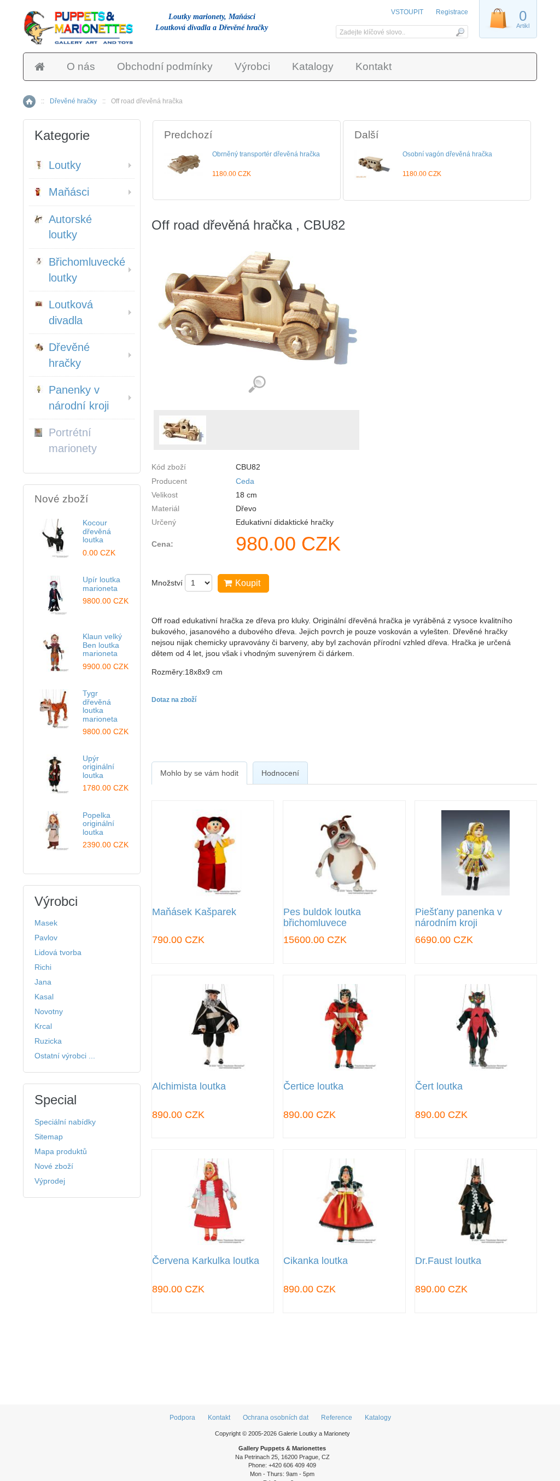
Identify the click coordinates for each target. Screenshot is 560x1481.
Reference (336, 1417)
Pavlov (45, 937)
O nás (81, 66)
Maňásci (69, 192)
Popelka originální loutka (98, 823)
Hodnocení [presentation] (280, 773)
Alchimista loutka (189, 1086)
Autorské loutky (70, 227)
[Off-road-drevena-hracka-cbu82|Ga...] (182, 429)
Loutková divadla (71, 312)
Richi (42, 967)
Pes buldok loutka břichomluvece (322, 917)
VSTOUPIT (408, 12)
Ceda (245, 481)
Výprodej (49, 1180)
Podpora (182, 1417)
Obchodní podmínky (165, 66)
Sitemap (48, 1136)
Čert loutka (439, 1086)
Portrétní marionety (73, 440)
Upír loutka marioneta (101, 583)
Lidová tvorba (57, 952)
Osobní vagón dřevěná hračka (447, 154)
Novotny (48, 1011)
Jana (42, 981)
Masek (45, 922)
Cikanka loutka (315, 1261)
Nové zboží (53, 1166)
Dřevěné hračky (73, 101)
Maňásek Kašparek (194, 912)
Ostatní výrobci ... (64, 1055)
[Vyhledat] (460, 32)
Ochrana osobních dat (275, 1417)
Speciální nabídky (65, 1121)
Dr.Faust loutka (448, 1261)
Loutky (65, 165)
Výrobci (252, 66)
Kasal (44, 996)
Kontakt (373, 66)
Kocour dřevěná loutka (97, 531)
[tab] (199, 773)
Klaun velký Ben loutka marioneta (102, 645)
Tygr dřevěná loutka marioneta (100, 706)
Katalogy (313, 66)
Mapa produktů (60, 1151)
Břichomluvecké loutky (87, 270)
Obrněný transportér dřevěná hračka (266, 154)
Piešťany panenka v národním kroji (458, 917)
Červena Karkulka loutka (205, 1261)
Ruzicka (48, 1041)
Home (29, 101)
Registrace (452, 12)
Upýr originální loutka (98, 767)
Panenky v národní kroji (79, 398)
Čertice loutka (313, 1086)
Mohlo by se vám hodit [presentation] (199, 773)
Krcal (43, 1026)
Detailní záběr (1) (257, 385)
